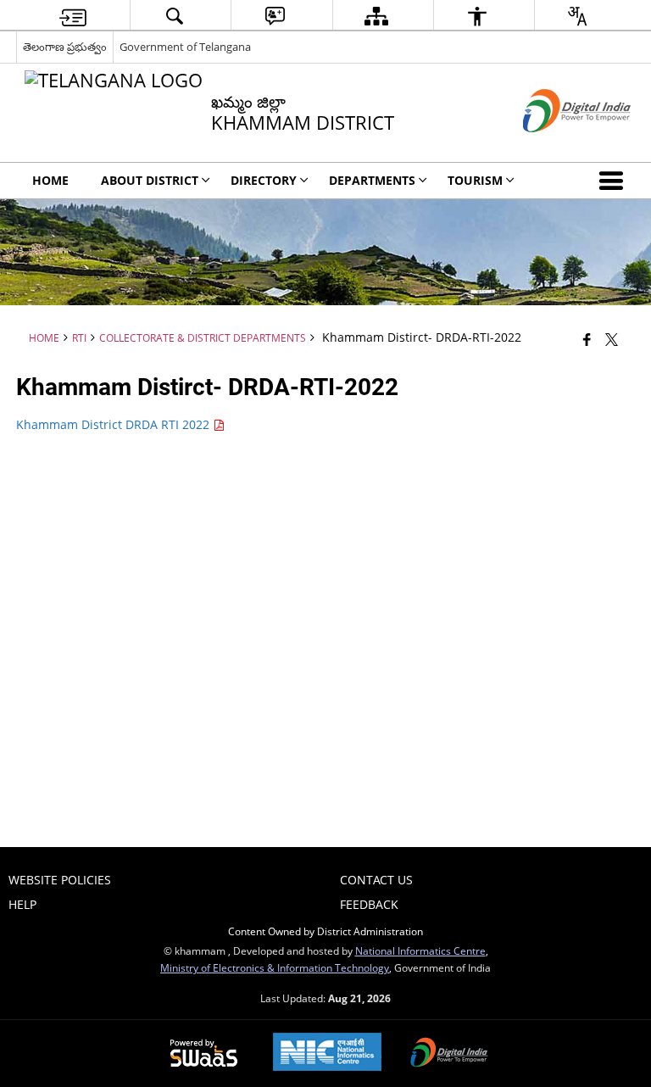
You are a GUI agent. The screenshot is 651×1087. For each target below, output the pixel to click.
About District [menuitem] (149, 180)
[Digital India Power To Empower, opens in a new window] (449, 1054)
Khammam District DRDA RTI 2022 (114, 424)
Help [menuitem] (22, 904)
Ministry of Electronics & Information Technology (274, 967)
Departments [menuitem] (372, 180)
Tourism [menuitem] (475, 180)
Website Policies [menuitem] (59, 880)
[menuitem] (73, 15)
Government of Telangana (185, 46)
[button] (614, 180)
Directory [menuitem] (264, 180)
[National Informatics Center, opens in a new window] (327, 1053)
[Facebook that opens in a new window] (587, 339)
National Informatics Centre (420, 950)
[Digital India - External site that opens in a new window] (555, 146)
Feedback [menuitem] (369, 904)
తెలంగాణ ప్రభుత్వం (65, 46)
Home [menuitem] (50, 180)
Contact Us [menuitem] (376, 880)
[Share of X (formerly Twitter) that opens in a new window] (611, 339)
